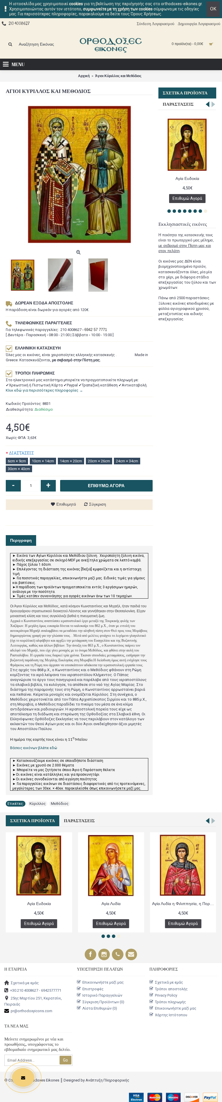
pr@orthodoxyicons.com (31, 1011)
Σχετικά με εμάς (25, 983)
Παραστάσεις (178, 104)
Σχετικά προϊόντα (185, 93)
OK (213, 9)
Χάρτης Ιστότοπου (171, 1015)
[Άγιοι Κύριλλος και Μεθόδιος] (79, 174)
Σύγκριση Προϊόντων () (103, 1002)
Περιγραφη (21, 540)
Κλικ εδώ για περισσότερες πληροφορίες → (44, 390)
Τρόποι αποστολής (171, 988)
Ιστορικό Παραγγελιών (102, 995)
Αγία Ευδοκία (187, 178)
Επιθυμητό (66, 504)
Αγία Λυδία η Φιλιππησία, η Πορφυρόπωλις (184, 903)
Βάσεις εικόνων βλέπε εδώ (33, 748)
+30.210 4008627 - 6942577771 (35, 990)
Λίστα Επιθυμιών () (99, 1008)
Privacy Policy (166, 995)
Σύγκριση (97, 504)
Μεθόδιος (60, 803)
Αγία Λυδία (111, 903)
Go (65, 1060)
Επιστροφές (92, 988)
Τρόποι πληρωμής (170, 1002)
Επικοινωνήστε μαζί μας (103, 982)
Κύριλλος (37, 803)
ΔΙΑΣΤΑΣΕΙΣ (21, 453)
